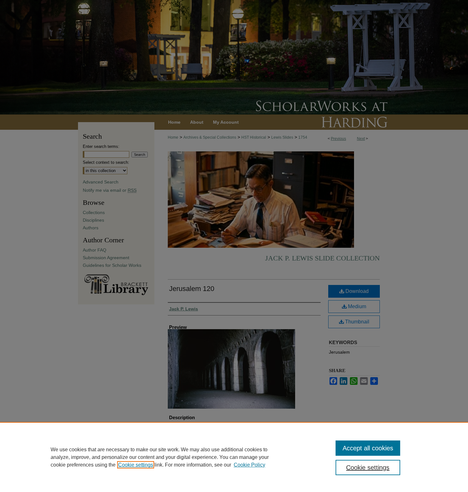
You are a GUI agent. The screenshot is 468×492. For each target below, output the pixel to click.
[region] (234, 457)
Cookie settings (135, 465)
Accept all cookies (368, 448)
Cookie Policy (249, 465)
